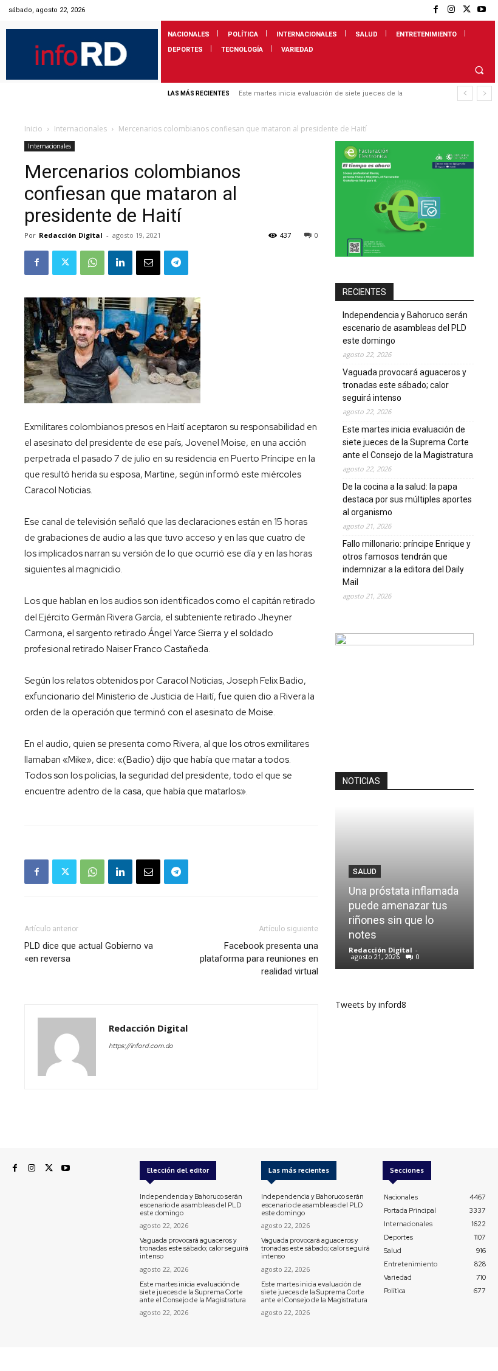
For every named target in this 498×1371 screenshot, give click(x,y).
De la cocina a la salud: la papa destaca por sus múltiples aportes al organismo (407, 499)
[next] (484, 93)
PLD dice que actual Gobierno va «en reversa (88, 952)
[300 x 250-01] (404, 642)
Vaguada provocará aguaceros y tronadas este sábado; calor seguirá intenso (404, 385)
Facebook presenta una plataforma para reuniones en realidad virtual (259, 958)
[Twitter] (466, 10)
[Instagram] (451, 10)
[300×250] (404, 253)
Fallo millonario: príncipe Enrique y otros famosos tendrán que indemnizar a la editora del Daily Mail (407, 563)
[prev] (464, 93)
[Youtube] (481, 10)
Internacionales (80, 128)
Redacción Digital (71, 235)
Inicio (33, 128)
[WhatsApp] (92, 263)
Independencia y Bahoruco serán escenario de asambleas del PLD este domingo (405, 327)
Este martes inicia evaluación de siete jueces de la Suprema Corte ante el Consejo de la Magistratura (408, 442)
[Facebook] (435, 10)
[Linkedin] (120, 263)
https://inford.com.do (141, 1045)
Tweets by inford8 (370, 1004)
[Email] (148, 263)
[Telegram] (176, 263)
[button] (479, 70)
